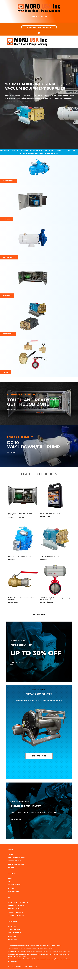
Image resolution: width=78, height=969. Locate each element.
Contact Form (14, 930)
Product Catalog (15, 912)
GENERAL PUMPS (14, 885)
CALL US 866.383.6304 (39, 27)
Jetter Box (7, 295)
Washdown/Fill (9, 257)
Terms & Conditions (16, 915)
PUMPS (10, 854)
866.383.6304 (12, 939)
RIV (9, 881)
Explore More (39, 614)
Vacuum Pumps (9, 180)
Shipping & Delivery (16, 905)
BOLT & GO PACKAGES (16, 864)
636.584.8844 (13, 936)
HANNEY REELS (13, 891)
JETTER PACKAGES (14, 861)
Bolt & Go (6, 219)
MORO (10, 878)
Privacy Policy (14, 909)
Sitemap (11, 867)
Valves (5, 372)
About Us (12, 926)
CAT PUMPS (12, 888)
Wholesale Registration (18, 902)
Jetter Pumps (8, 334)
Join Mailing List (14, 933)
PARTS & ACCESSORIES (16, 857)
